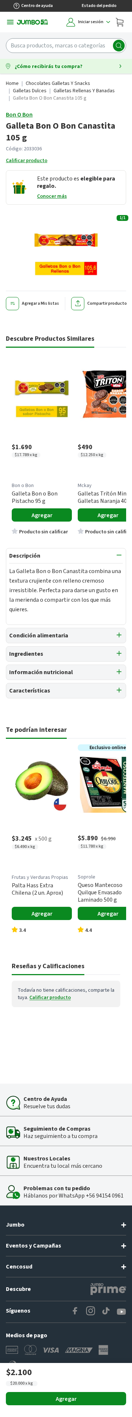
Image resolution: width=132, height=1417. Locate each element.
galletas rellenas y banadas (84, 90)
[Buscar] (119, 45)
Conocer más (52, 196)
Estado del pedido (99, 6)
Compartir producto (107, 303)
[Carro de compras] (119, 22)
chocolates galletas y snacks (58, 83)
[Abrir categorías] (10, 22)
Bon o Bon (19, 115)
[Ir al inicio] (32, 22)
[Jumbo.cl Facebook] (75, 1312)
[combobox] (66, 45)
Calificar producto (26, 160)
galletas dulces (30, 90)
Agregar (66, 1399)
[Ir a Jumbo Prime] (108, 1289)
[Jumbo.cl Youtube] (121, 1312)
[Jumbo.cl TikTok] (106, 1312)
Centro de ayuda (37, 6)
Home (12, 83)
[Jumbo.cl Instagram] (90, 1312)
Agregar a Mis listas (40, 303)
